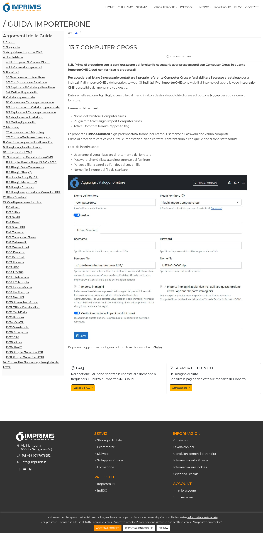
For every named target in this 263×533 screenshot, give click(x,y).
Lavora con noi (183, 447)
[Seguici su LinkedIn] (24, 469)
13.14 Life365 (14, 272)
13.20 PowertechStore (22, 302)
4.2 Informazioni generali (24, 67)
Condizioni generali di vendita (194, 454)
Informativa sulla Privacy (190, 460)
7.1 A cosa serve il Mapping (25, 132)
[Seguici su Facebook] (19, 469)
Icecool (186, 7)
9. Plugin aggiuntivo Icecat (22, 147)
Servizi (142, 7)
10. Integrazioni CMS (17, 152)
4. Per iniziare (13, 57)
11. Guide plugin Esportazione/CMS (28, 157)
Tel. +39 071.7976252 (36, 455)
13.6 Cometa (15, 232)
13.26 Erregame (17, 332)
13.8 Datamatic (16, 242)
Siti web (103, 454)
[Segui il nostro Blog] (30, 469)
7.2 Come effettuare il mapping (28, 137)
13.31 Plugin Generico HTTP (25, 357)
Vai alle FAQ (81, 387)
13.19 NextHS (15, 297)
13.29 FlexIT (14, 347)
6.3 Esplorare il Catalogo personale (31, 112)
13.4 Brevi (13, 222)
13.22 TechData (16, 312)
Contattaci (179, 387)
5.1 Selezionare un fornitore (25, 77)
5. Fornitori (11, 72)
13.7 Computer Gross (21, 237)
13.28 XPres (14, 342)
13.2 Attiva (13, 212)
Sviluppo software (110, 460)
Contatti (252, 7)
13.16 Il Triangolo (17, 282)
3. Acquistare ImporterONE (23, 52)
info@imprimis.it (34, 462)
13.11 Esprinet (15, 257)
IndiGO (203, 7)
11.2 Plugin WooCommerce (25, 167)
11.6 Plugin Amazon (20, 187)
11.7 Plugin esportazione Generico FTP (33, 192)
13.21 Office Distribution (23, 307)
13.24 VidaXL (15, 322)
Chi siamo (125, 7)
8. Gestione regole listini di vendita (28, 142)
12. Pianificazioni (14, 197)
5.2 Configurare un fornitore (26, 82)
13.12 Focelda (15, 262)
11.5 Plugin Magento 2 (21, 182)
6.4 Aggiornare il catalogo (24, 117)
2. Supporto (11, 47)
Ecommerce (106, 447)
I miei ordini (184, 497)
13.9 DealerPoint (17, 247)
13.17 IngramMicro (19, 287)
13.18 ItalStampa (17, 292)
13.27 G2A (12, 337)
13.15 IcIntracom (17, 277)
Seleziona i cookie (186, 474)
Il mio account (186, 490)
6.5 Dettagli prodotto (21, 122)
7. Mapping (11, 127)
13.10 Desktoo (15, 252)
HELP (76, 32)
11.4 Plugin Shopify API (22, 177)
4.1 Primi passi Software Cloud (28, 62)
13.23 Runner (15, 317)
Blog (238, 7)
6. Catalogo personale (19, 97)
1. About (9, 42)
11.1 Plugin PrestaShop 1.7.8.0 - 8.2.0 (31, 162)
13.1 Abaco (13, 207)
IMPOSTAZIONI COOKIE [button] (139, 528)
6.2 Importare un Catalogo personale (33, 107)
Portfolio (222, 7)
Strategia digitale (109, 440)
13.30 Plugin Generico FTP (24, 352)
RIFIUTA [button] (163, 528)
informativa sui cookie (202, 517)
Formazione (105, 467)
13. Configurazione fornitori (22, 202)
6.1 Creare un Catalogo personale (30, 102)
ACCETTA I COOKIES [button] (107, 528)
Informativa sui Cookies (190, 467)
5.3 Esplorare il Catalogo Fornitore (30, 87)
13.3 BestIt (13, 217)
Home (110, 7)
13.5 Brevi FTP (15, 227)
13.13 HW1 (12, 267)
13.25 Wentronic (17, 327)
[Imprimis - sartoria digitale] (22, 7)
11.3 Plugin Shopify (19, 172)
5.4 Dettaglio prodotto (22, 92)
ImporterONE (164, 7)
